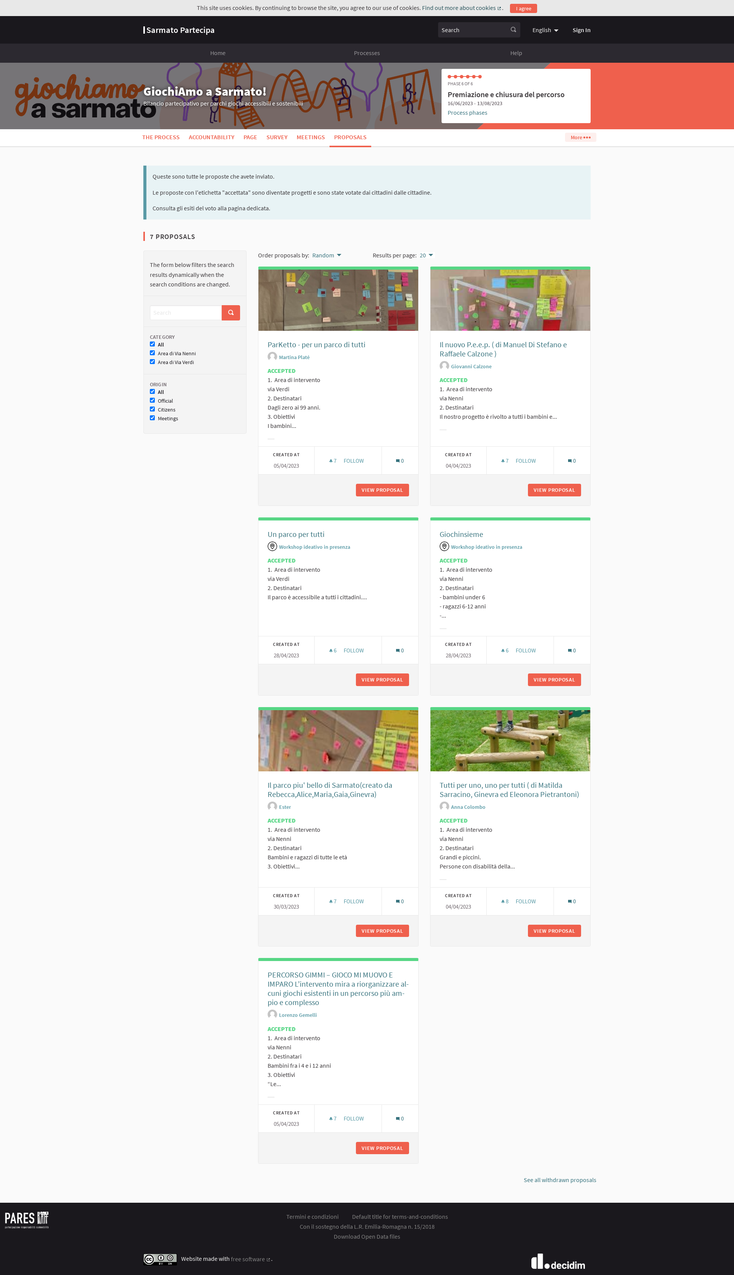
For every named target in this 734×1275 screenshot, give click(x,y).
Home (218, 53)
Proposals (350, 137)
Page (250, 137)
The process (161, 137)
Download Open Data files (367, 1236)
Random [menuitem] (323, 255)
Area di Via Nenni (177, 353)
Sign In (582, 30)
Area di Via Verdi (176, 362)
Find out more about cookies (462, 7)
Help (516, 53)
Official (165, 401)
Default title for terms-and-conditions (400, 1216)
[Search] (513, 29)
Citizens (166, 410)
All (161, 345)
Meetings (311, 137)
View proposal (385, 489)
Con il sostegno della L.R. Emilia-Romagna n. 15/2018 (367, 1226)
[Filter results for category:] (443, 429)
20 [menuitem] (423, 255)
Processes (367, 53)
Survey (276, 137)
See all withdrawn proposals (560, 1180)
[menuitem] (546, 30)
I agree (523, 8)
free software (251, 1259)
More (577, 137)
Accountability (211, 137)
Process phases (467, 112)
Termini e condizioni (312, 1216)
